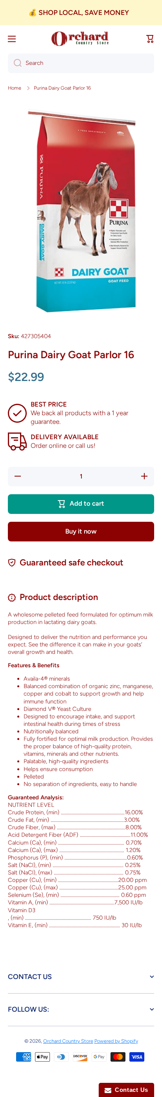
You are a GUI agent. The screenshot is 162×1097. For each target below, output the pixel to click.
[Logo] (81, 38)
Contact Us (129, 1089)
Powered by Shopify (116, 1041)
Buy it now (81, 531)
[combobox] (81, 63)
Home (14, 88)
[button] (150, 39)
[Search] (15, 63)
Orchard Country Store (68, 1041)
